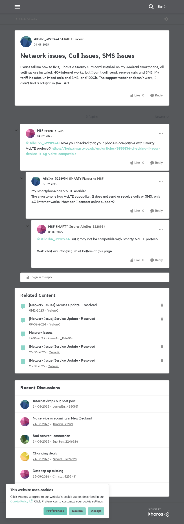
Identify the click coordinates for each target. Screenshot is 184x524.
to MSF (98, 178)
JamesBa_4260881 (65, 406)
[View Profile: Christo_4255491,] (24, 474)
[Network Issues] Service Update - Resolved (63, 305)
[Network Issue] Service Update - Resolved (62, 319)
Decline (77, 511)
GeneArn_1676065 (60, 338)
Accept (96, 511)
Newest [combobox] (162, 117)
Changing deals (45, 453)
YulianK (52, 310)
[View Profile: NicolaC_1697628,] (24, 456)
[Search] (151, 6)
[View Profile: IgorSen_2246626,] (24, 439)
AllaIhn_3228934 (46, 39)
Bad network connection (51, 436)
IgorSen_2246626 (65, 441)
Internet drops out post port (54, 401)
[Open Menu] (166, 19)
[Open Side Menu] (17, 6)
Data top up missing (48, 471)
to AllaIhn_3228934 (91, 226)
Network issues (41, 332)
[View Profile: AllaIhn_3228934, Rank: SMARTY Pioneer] (26, 41)
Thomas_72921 (63, 424)
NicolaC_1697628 (65, 459)
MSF (40, 130)
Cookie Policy (19, 501)
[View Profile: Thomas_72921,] (24, 421)
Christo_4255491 (64, 476)
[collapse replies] (16, 130)
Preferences (55, 511)
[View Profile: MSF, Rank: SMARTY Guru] (30, 133)
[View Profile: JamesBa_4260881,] (24, 404)
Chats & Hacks (28, 19)
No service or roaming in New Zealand (62, 418)
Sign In (162, 6)
